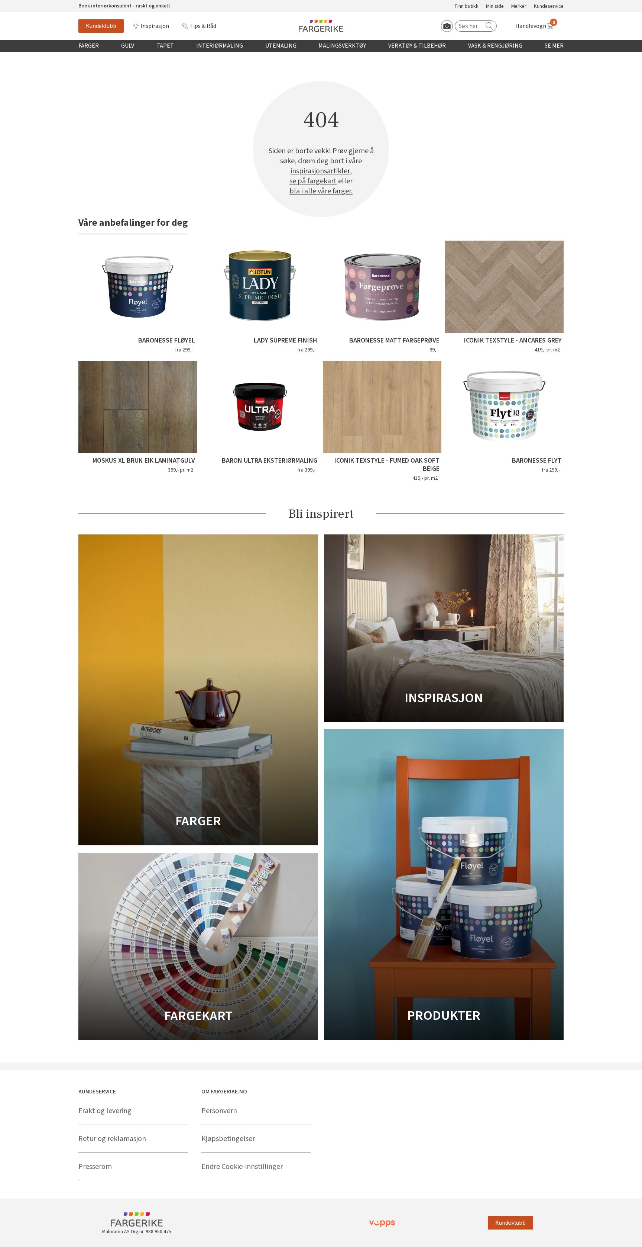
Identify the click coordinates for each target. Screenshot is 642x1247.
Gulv (127, 46)
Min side (495, 6)
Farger (88, 46)
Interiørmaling (219, 46)
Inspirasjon (154, 26)
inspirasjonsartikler (320, 171)
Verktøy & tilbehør (417, 46)
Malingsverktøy (342, 46)
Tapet (165, 46)
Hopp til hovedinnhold (28, 4)
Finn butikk (467, 6)
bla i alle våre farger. (321, 191)
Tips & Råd (202, 26)
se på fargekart (313, 181)
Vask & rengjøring (495, 46)
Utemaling (280, 46)
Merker (518, 6)
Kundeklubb (101, 26)
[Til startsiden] (321, 26)
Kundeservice (549, 6)
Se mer (554, 46)
